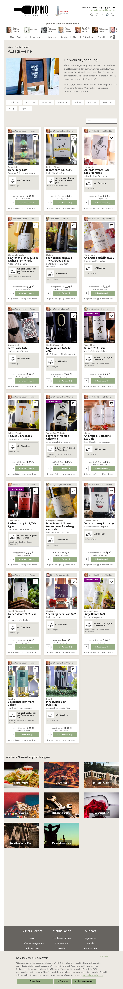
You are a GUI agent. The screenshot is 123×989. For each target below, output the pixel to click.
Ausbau (105, 102)
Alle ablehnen (35, 981)
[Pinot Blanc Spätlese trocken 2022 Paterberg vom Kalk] (61, 502)
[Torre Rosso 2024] (23, 327)
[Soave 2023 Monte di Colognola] (61, 415)
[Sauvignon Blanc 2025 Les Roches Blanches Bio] (23, 237)
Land (76, 102)
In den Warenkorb (25, 203)
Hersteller (12, 102)
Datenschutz (61, 948)
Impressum (104, 956)
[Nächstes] (114, 37)
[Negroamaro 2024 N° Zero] (61, 327)
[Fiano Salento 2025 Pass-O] (23, 593)
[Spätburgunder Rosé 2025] (61, 593)
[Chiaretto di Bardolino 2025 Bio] (99, 415)
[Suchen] (91, 14)
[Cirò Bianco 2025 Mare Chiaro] (23, 681)
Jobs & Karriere (90, 948)
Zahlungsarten (32, 948)
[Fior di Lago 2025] (23, 149)
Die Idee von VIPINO (61, 938)
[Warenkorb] (112, 14)
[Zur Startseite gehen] (31, 11)
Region (90, 102)
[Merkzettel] (96, 14)
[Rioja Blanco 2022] (99, 593)
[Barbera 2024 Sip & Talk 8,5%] (23, 502)
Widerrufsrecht (61, 943)
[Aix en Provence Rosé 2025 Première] (99, 149)
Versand (32, 938)
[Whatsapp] (107, 14)
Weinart (45, 102)
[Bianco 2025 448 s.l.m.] (61, 149)
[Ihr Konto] (102, 14)
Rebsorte (29, 102)
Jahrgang (61, 102)
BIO (10, 109)
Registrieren (90, 938)
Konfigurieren (62, 981)
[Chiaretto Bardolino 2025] (99, 237)
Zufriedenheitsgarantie (33, 943)
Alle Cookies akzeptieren (84, 981)
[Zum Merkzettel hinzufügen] (35, 137)
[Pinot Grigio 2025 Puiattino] (61, 681)
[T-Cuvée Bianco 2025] (23, 415)
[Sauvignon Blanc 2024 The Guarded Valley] (61, 237)
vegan (24, 109)
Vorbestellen (25, 735)
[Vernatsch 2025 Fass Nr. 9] (99, 502)
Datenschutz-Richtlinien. (93, 975)
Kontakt (90, 943)
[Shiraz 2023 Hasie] (99, 327)
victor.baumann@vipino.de (103, 10)
